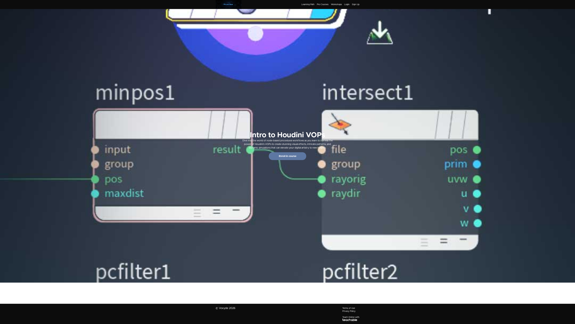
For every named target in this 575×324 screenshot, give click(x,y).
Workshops (336, 4)
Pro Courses (323, 4)
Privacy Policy (348, 311)
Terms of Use (348, 308)
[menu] (329, 4)
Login (346, 4)
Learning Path (307, 4)
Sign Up (355, 4)
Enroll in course (287, 156)
